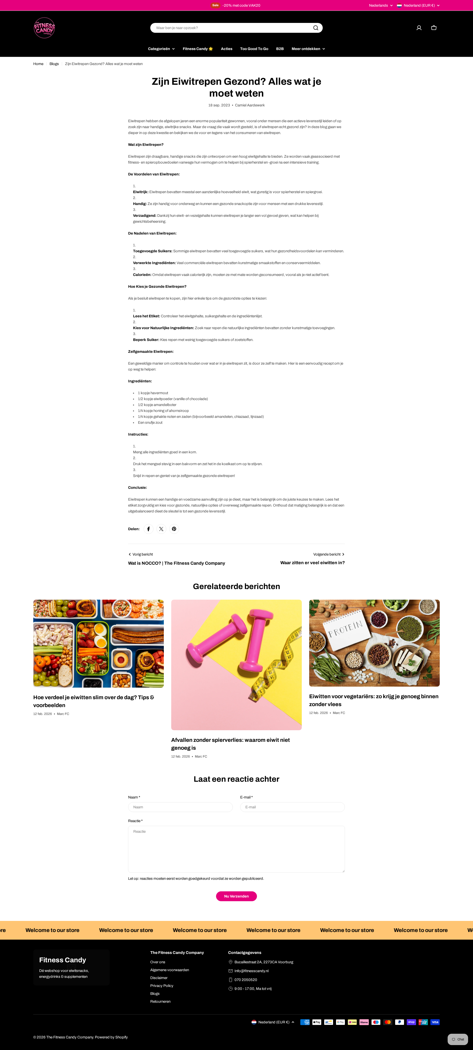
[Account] (419, 28)
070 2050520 (246, 980)
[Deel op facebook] (148, 529)
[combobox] (236, 28)
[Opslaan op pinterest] (174, 529)
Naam (134, 797)
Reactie (135, 821)
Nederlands (378, 5)
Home (38, 64)
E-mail (246, 797)
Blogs (54, 64)
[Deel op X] (161, 529)
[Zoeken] (316, 28)
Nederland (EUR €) (419, 5)
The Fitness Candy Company (69, 1037)
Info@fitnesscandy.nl (252, 971)
